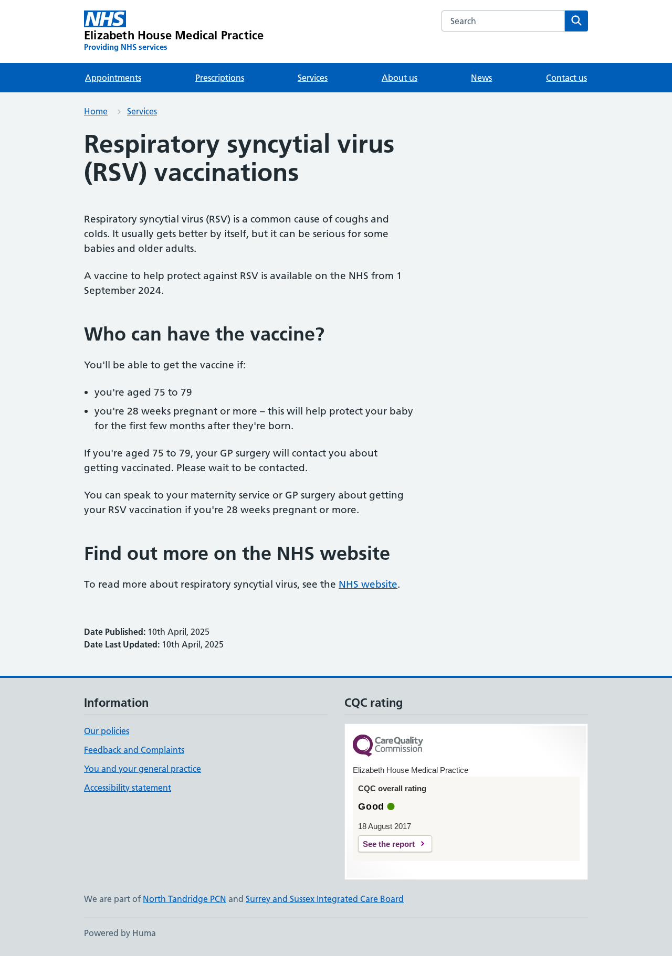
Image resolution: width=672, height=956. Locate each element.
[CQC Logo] (388, 746)
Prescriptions (219, 77)
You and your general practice (142, 768)
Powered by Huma (120, 933)
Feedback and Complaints (134, 750)
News (481, 77)
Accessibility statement (127, 787)
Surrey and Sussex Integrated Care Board (325, 899)
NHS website (368, 584)
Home (96, 111)
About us (399, 77)
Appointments (113, 77)
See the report (389, 844)
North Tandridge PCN (184, 899)
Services (313, 77)
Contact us (566, 77)
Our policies (106, 731)
